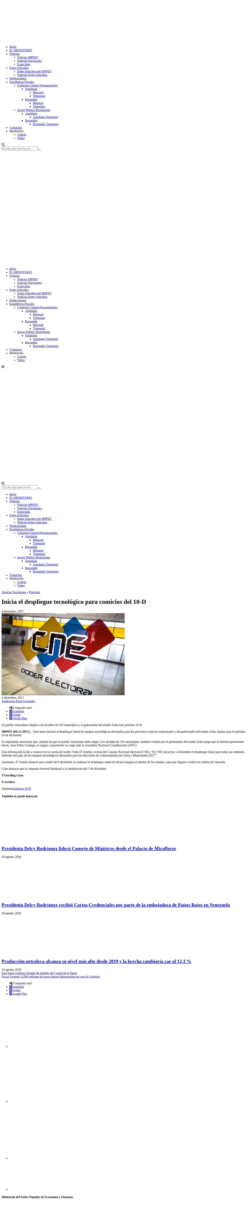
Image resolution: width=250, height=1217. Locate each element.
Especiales (23, 64)
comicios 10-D (22, 788)
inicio (12, 46)
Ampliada (31, 89)
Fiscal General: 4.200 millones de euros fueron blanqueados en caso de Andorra (51, 976)
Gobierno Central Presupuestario (37, 85)
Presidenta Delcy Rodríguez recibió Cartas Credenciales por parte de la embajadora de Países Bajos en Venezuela (116, 904)
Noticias (14, 53)
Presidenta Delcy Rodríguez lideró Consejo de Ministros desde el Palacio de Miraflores (89, 848)
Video (21, 138)
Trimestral (39, 96)
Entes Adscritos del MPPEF (34, 71)
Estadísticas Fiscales (21, 82)
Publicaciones (17, 78)
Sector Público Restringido (33, 110)
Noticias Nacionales (29, 60)
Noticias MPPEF (27, 57)
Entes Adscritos (19, 67)
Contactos (15, 127)
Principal (34, 592)
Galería (21, 134)
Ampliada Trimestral (45, 117)
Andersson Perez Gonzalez (18, 701)
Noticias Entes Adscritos (32, 75)
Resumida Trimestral (45, 124)
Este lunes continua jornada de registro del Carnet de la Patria (39, 973)
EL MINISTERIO (20, 50)
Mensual (38, 92)
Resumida (31, 99)
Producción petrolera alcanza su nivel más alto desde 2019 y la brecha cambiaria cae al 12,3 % (96, 961)
